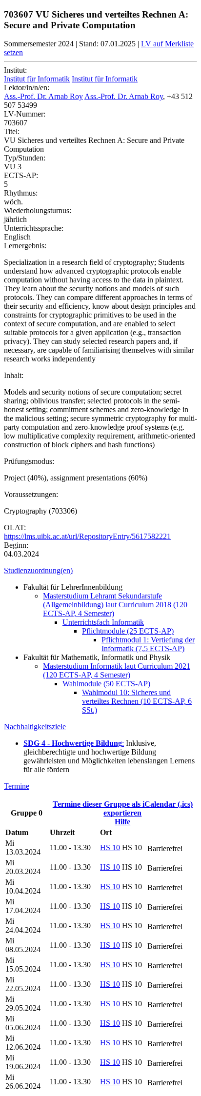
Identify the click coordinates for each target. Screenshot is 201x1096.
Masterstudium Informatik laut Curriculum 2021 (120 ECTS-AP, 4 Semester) (116, 670)
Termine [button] (16, 786)
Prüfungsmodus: (29, 461)
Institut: (15, 70)
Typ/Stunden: (24, 158)
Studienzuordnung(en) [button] (38, 570)
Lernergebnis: (25, 245)
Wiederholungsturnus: (37, 210)
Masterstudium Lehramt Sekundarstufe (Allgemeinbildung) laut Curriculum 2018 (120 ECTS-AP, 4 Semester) (115, 605)
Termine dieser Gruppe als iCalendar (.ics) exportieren (123, 808)
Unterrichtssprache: (33, 228)
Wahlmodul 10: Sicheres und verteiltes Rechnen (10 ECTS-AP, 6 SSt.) (137, 701)
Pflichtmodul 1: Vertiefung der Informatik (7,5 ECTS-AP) (148, 644)
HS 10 (110, 847)
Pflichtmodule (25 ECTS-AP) (128, 631)
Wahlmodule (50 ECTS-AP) (106, 683)
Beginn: (16, 545)
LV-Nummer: (24, 114)
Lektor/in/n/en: (26, 87)
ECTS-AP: (21, 175)
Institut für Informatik (37, 79)
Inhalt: (13, 375)
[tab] (100, 570)
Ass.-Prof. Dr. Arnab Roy (43, 96)
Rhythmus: (21, 193)
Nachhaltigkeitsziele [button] (35, 726)
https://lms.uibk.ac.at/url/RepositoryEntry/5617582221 (87, 536)
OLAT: (15, 527)
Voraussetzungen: (31, 494)
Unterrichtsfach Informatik (103, 622)
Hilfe (122, 821)
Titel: (12, 131)
